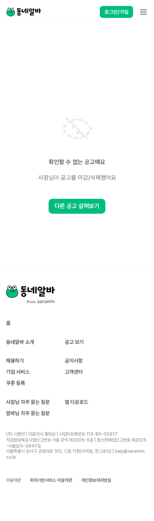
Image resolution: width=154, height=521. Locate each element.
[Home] (23, 11)
